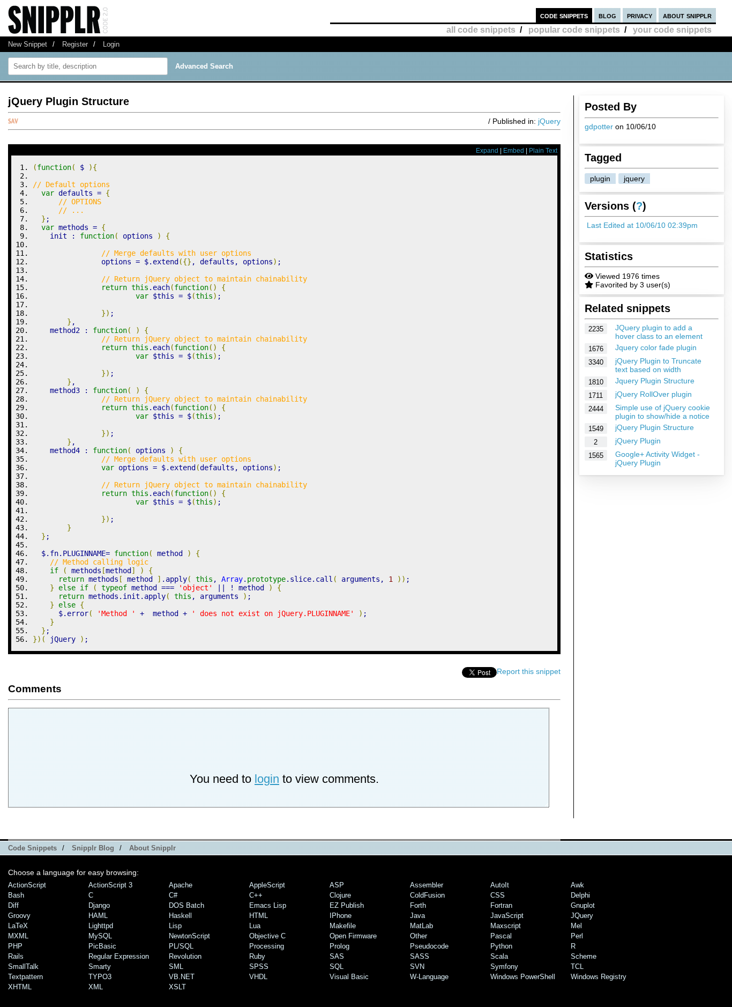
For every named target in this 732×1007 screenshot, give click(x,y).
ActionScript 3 (110, 885)
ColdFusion (427, 895)
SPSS (258, 966)
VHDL (258, 977)
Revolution (185, 956)
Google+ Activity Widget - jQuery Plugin (657, 458)
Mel (576, 926)
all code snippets (481, 29)
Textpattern (25, 977)
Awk (577, 885)
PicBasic (102, 946)
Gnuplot (583, 905)
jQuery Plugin (638, 440)
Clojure (340, 895)
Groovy (19, 916)
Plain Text (543, 150)
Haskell (180, 916)
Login (111, 44)
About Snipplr (152, 848)
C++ (256, 895)
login (267, 779)
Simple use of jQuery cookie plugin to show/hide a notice (662, 411)
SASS (419, 956)
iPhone (341, 916)
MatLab (421, 926)
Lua (254, 926)
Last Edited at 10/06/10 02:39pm (642, 225)
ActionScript (27, 885)
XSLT (177, 987)
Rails (16, 956)
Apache (180, 885)
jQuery (549, 121)
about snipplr (687, 15)
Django (99, 905)
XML (95, 987)
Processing (266, 946)
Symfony (504, 966)
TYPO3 (99, 977)
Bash (16, 895)
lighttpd (100, 926)
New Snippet (27, 44)
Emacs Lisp (267, 905)
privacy (639, 15)
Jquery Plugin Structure (654, 380)
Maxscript (505, 926)
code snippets (564, 15)
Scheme (583, 956)
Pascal (501, 936)
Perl (577, 936)
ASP (337, 885)
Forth (418, 905)
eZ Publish (347, 905)
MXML (18, 936)
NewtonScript (189, 936)
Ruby (257, 956)
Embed (513, 150)
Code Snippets (32, 848)
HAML (98, 916)
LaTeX (18, 926)
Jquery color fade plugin (656, 347)
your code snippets (672, 29)
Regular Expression (118, 956)
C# (173, 895)
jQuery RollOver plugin (653, 394)
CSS (497, 895)
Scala (499, 956)
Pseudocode (429, 946)
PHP (15, 946)
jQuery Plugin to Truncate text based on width (658, 365)
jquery (634, 178)
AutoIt (499, 885)
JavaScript (507, 916)
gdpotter (599, 126)
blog (607, 15)
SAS (337, 956)
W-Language (429, 977)
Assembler (426, 885)
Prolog (339, 946)
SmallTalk (23, 966)
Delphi (580, 895)
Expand (487, 150)
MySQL (100, 936)
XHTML (20, 987)
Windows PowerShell (522, 977)
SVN (417, 966)
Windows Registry (598, 977)
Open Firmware (353, 936)
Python (501, 946)
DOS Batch (186, 905)
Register (75, 44)
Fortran (501, 905)
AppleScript (267, 885)
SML (176, 966)
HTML (258, 916)
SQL (336, 966)
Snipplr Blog (93, 848)
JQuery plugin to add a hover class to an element (659, 331)
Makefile (343, 926)
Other (418, 936)
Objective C (267, 936)
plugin (600, 178)
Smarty (99, 966)
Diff (13, 905)
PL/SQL (181, 946)
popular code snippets (574, 29)
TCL (577, 966)
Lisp (175, 926)
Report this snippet (529, 671)
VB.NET (182, 977)
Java (417, 916)
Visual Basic (349, 977)
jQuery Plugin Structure (654, 427)
